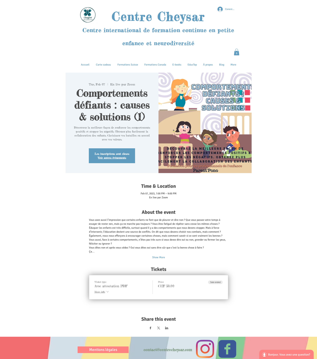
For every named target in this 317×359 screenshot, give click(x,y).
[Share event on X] (158, 328)
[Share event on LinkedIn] (166, 328)
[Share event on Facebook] (150, 328)
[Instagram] (205, 349)
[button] (236, 52)
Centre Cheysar (158, 16)
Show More (158, 257)
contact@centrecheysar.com (167, 349)
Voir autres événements (112, 157)
